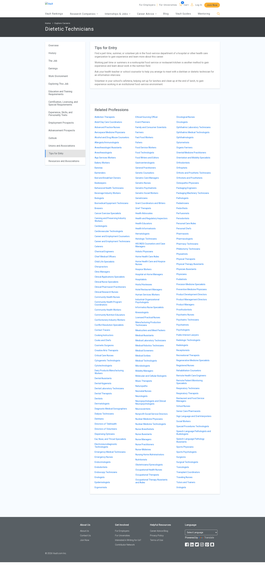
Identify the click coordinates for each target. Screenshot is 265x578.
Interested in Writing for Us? (128, 540)
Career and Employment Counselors (112, 236)
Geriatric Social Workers (146, 193)
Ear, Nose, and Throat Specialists (110, 439)
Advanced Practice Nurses (107, 127)
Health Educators (143, 223)
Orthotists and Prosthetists (189, 178)
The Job (52, 60)
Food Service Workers (145, 147)
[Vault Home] (49, 3)
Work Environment (58, 76)
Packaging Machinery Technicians (192, 193)
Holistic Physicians (144, 251)
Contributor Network (125, 544)
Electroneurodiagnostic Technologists (106, 445)
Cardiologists (101, 226)
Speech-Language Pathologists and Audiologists (193, 432)
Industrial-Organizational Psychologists (147, 300)
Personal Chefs (183, 228)
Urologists (181, 487)
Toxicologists (182, 467)
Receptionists (183, 350)
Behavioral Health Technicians (109, 188)
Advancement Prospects (61, 130)
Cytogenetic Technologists (107, 360)
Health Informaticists (145, 228)
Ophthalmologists (185, 137)
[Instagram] (202, 544)
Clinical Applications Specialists (110, 277)
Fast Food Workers (144, 137)
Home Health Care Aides (147, 256)
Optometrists (182, 142)
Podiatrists (181, 279)
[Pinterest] (207, 544)
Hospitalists (141, 279)
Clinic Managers (102, 272)
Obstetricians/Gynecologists (149, 464)
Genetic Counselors (144, 173)
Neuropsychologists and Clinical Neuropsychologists (150, 402)
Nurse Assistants (143, 434)
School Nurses (183, 406)
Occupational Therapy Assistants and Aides (151, 481)
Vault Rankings (54, 13)
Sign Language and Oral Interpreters (193, 416)
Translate (209, 537)
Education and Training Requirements (60, 93)
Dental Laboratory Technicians (109, 388)
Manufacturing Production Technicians (148, 323)
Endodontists (101, 467)
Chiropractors (101, 266)
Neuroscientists (142, 409)
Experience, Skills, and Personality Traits (60, 114)
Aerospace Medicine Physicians (110, 132)
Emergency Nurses (104, 457)
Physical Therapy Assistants (190, 264)
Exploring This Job (58, 83)
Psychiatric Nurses (185, 314)
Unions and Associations (61, 145)
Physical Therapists (185, 259)
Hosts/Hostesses (143, 284)
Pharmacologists (184, 239)
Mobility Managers (144, 371)
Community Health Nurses (107, 297)
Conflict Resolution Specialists (109, 325)
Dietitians (99, 419)
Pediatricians (182, 203)
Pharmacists (182, 233)
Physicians (181, 274)
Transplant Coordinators (188, 472)
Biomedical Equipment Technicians (111, 203)
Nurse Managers (143, 439)
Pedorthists (182, 208)
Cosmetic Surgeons (104, 345)
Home (48, 23)
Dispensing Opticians (105, 434)
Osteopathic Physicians (187, 183)
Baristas (99, 168)
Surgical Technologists (187, 462)
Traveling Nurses (184, 477)
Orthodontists (183, 162)
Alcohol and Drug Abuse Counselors (112, 137)
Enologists (100, 477)
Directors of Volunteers (106, 429)
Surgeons (181, 457)
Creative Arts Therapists (106, 350)
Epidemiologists (102, 482)
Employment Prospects (61, 122)
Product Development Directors (191, 294)
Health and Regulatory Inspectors (151, 218)
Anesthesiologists (103, 152)
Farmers (139, 132)
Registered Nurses (185, 365)
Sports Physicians (185, 447)
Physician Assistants (186, 269)
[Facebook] (187, 544)
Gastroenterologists (145, 162)
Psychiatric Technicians (187, 320)
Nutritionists (141, 459)
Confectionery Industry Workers (110, 320)
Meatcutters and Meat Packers (150, 330)
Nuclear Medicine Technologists (150, 424)
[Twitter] (197, 544)
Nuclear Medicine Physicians (149, 419)
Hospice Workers (143, 269)
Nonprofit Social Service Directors (151, 414)
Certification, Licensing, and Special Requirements (63, 103)
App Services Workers (105, 157)
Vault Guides (183, 13)
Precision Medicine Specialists (190, 284)
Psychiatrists (182, 325)
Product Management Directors (191, 299)
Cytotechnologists (103, 365)
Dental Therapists (103, 393)
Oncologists (182, 122)
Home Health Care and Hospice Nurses (150, 262)
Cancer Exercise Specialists (108, 213)
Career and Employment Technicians (112, 241)
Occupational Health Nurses (148, 470)
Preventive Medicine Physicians (191, 289)
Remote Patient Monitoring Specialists (189, 381)
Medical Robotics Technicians (149, 345)
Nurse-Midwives (143, 449)
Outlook (52, 138)
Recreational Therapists (188, 355)
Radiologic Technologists (188, 340)
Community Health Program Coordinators (108, 303)
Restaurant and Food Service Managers (190, 399)
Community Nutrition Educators (110, 315)
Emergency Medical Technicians (110, 452)
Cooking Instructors (104, 335)
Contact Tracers (102, 330)
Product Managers (185, 304)
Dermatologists (102, 403)
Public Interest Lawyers (187, 335)
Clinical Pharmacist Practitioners (110, 287)
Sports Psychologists (186, 452)
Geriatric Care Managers (147, 178)
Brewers (99, 208)
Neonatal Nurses (143, 391)
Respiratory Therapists (187, 393)
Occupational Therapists (147, 475)
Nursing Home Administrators (149, 454)
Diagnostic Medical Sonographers (111, 408)
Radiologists (182, 345)
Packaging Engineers (186, 188)
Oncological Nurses (185, 117)
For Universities (168, 5)
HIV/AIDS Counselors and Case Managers (150, 245)
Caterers (99, 246)
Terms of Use (156, 540)
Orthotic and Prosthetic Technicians (193, 173)
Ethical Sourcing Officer (146, 117)
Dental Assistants (103, 378)
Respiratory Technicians (188, 388)
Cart (186, 5)
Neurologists (141, 396)
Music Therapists (143, 381)
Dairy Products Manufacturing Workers (109, 371)
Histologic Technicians (146, 239)
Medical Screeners (144, 350)
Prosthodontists (184, 309)
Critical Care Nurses (104, 355)
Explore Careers (62, 23)
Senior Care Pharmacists (188, 411)
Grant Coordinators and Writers (150, 203)
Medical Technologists (146, 360)
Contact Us (85, 535)
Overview (53, 45)
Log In (198, 5)
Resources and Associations (63, 161)
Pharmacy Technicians (187, 244)
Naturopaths (141, 386)
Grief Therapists (143, 208)
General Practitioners (145, 168)
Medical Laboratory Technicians (150, 340)
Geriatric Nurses (143, 183)
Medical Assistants (144, 335)
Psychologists (183, 330)
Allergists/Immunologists (107, 142)
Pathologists (182, 198)
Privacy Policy (157, 535)
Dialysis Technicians (104, 414)
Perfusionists (182, 213)
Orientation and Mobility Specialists (193, 157)
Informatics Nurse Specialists (149, 307)
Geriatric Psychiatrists (145, 188)
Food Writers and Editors (147, 157)
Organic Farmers (184, 147)
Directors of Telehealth (106, 424)
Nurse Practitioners (144, 444)
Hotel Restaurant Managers (148, 289)
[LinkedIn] (192, 544)
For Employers (147, 5)
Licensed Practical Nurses (147, 317)
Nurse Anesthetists (144, 429)
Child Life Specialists (104, 261)
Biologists (99, 198)
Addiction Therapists (105, 117)
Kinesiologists (142, 312)
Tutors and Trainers (185, 482)
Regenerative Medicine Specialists (192, 360)
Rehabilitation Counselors (188, 370)
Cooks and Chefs (103, 340)
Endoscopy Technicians (106, 472)
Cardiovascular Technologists (109, 231)
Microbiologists (142, 366)
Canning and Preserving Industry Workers (110, 219)
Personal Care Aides (186, 223)
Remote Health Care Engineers (191, 375)
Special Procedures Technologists (192, 426)
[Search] (218, 13)
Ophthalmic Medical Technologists (192, 132)
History (52, 53)
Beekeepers (100, 183)
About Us (84, 531)
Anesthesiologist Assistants (108, 147)
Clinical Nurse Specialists (106, 282)
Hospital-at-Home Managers (149, 274)
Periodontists (182, 218)
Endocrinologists (103, 462)
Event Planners (142, 122)
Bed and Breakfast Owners (108, 178)
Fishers (138, 142)
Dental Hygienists (103, 383)
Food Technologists (144, 152)
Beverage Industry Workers (108, 193)
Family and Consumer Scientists (150, 127)
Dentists (99, 398)
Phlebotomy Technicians (188, 249)
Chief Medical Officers (105, 256)
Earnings (53, 68)
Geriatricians (141, 198)
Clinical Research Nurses (106, 292)
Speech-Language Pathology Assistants (190, 440)
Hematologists (142, 233)
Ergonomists (101, 487)
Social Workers (183, 421)
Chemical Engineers (104, 251)
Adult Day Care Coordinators (108, 122)
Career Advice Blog (159, 531)
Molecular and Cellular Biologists (151, 376)
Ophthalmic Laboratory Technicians (193, 127)
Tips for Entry (56, 153)
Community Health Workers (108, 310)
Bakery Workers (102, 162)
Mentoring (204, 13)
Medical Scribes (143, 355)
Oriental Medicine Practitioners (191, 152)
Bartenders (100, 173)
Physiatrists (182, 254)
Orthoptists (181, 168)
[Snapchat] (212, 544)
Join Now (212, 5)
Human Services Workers (147, 294)
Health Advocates (144, 213)
